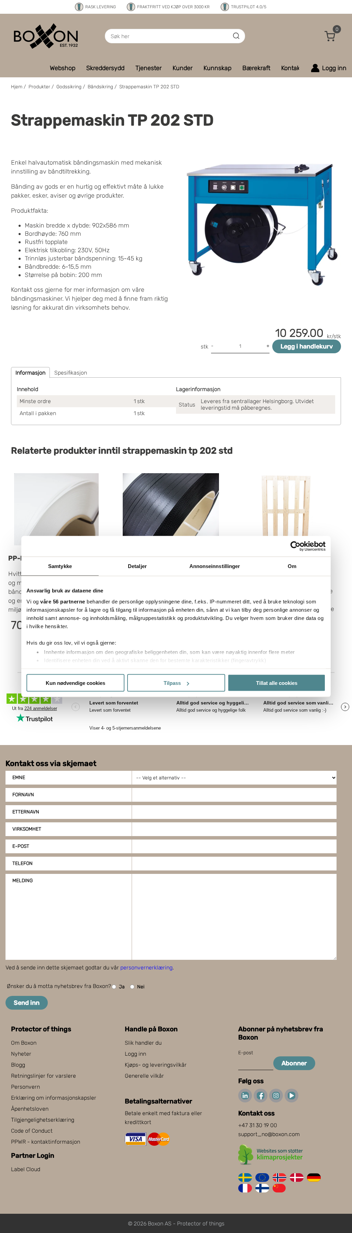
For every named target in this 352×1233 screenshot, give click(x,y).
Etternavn (25, 812)
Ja (122, 987)
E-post (20, 846)
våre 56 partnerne (62, 601)
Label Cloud (25, 1169)
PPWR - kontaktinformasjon (45, 1141)
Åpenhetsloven (29, 1109)
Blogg (18, 1065)
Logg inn (135, 1054)
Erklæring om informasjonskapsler (53, 1098)
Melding (22, 881)
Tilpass (172, 683)
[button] (330, 36)
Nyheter (21, 1054)
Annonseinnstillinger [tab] (214, 566)
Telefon (22, 863)
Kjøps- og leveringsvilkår (156, 1065)
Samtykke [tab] (60, 566)
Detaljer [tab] (137, 566)
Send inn (27, 1003)
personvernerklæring (146, 967)
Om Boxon (23, 1043)
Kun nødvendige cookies (75, 683)
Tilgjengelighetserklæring (42, 1120)
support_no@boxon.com (269, 1134)
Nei (140, 987)
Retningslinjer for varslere (43, 1076)
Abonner (294, 1063)
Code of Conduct (32, 1131)
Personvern (25, 1087)
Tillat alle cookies (276, 683)
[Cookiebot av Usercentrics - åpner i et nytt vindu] (295, 546)
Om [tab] (292, 566)
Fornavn (23, 795)
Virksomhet (26, 829)
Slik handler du (143, 1043)
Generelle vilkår (144, 1076)
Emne (18, 777)
